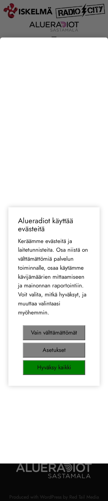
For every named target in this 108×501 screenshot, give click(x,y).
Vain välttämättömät (54, 332)
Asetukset (54, 350)
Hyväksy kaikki (54, 367)
